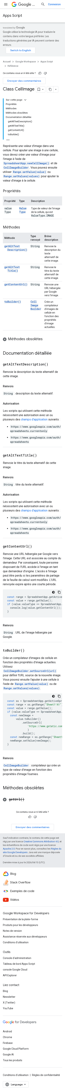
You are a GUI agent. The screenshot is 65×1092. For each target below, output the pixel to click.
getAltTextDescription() (15, 248)
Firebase (8, 1043)
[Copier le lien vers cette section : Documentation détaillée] (55, 353)
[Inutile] (45, 73)
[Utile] (40, 73)
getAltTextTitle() (12, 268)
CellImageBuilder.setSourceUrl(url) (30, 671)
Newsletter (9, 996)
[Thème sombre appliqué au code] (53, 592)
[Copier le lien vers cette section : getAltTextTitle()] (41, 455)
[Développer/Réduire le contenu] (25, 100)
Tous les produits (12, 1060)
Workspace (35, 4)
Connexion (54, 4)
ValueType (23, 210)
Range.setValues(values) (22, 176)
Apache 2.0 (9, 848)
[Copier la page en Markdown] (50, 89)
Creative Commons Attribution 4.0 (41, 841)
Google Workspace (25, 61)
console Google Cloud (15, 969)
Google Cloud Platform (16, 1048)
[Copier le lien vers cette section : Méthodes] (23, 227)
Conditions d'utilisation (16, 942)
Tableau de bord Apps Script (19, 963)
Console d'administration (17, 958)
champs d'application (34, 419)
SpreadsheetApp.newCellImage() (26, 163)
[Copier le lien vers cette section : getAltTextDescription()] (52, 364)
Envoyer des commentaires (24, 80)
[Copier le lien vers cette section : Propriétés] (24, 191)
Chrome (7, 1037)
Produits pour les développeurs (20, 925)
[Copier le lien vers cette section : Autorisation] (22, 403)
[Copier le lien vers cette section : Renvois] (17, 386)
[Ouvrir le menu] (5, 4)
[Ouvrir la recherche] (43, 4)
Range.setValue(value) (29, 172)
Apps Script (12, 15)
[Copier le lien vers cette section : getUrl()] (28, 799)
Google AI (8, 1054)
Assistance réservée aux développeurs (25, 936)
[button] (32, 339)
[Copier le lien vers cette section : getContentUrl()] (36, 546)
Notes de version (12, 930)
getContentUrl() (15, 284)
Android (7, 1031)
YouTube (8, 1008)
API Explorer (10, 975)
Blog (5, 991)
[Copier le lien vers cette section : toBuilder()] (29, 650)
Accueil (7, 61)
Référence (13, 66)
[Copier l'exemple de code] (59, 592)
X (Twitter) (9, 1002)
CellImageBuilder (16, 167)
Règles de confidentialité (46, 1075)
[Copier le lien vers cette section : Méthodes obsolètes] (46, 339)
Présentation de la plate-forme (20, 919)
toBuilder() (12, 301)
